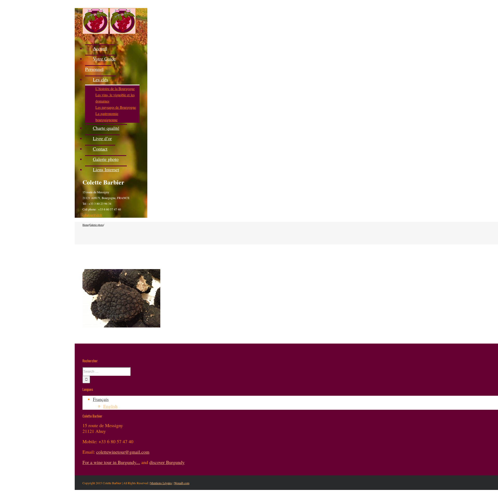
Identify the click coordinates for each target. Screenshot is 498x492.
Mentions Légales (161, 483)
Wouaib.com (181, 483)
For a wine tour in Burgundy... (111, 462)
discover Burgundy (167, 462)
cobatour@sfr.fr (92, 215)
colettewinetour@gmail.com (122, 452)
